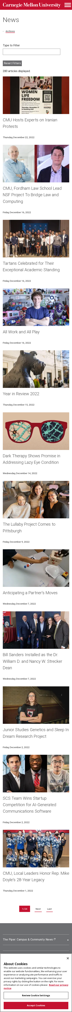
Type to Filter (11, 45)
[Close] (68, 958)
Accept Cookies (36, 1005)
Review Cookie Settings (36, 995)
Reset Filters (12, 63)
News (11, 20)
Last (49, 908)
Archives (10, 31)
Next (38, 908)
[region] (36, 982)
